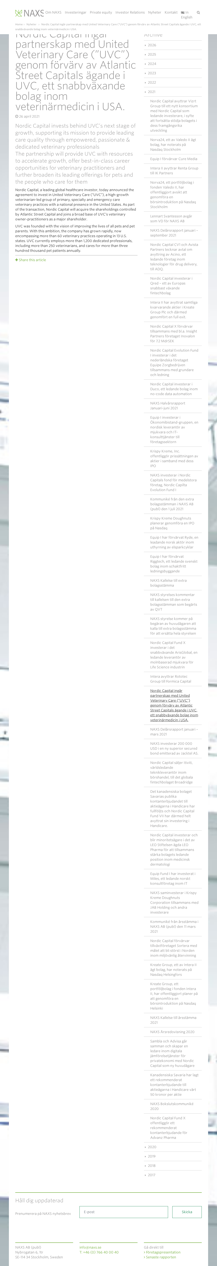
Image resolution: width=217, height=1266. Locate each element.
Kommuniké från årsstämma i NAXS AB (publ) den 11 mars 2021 (174, 927)
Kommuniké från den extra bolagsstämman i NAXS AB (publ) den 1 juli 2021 (172, 504)
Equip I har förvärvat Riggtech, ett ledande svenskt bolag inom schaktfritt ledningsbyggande (174, 564)
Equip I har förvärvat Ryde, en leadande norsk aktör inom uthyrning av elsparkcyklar (174, 542)
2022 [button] (151, 82)
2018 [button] (151, 1166)
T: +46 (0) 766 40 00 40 (99, 1252)
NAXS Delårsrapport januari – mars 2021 (174, 731)
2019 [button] (151, 1156)
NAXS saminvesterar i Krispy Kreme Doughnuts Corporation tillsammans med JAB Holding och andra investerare (174, 902)
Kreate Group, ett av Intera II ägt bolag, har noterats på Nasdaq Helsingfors (173, 970)
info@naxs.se (90, 1247)
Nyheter (154, 12)
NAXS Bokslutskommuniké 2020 (171, 1106)
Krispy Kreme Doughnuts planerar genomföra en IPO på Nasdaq (172, 523)
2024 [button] (151, 64)
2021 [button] (151, 92)
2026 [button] (151, 45)
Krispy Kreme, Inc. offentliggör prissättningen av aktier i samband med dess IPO (174, 458)
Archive (153, 35)
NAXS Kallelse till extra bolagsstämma (168, 583)
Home (19, 24)
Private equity (101, 12)
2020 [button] (151, 1147)
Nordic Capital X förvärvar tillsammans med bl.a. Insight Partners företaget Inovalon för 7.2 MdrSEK (173, 333)
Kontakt (171, 12)
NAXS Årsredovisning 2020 (172, 1032)
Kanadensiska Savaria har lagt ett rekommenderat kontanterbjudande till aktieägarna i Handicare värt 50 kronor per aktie (174, 1085)
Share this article (32, 260)
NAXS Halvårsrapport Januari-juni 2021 (167, 405)
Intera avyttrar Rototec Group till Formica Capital (170, 679)
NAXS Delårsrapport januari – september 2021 (174, 232)
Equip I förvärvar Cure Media (173, 159)
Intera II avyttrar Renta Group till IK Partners (174, 170)
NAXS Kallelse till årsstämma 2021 (173, 1020)
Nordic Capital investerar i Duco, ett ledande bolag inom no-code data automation (174, 389)
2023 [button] (151, 73)
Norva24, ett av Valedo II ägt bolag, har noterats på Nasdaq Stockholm (173, 145)
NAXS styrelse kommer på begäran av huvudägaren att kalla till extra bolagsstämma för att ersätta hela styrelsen (173, 626)
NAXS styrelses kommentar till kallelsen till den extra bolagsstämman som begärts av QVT (173, 602)
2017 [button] (151, 1175)
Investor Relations (130, 12)
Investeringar (75, 12)
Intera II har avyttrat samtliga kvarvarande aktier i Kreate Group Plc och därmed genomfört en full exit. (174, 309)
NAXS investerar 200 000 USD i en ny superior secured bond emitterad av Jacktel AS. (174, 748)
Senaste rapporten (160, 1257)
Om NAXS (53, 12)
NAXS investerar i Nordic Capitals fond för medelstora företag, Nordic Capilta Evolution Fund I (173, 482)
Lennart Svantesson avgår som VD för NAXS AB (171, 218)
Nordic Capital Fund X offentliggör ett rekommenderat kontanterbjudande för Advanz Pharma (168, 1128)
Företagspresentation (163, 1252)
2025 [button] (151, 54)
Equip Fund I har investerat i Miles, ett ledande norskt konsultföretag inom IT (172, 879)
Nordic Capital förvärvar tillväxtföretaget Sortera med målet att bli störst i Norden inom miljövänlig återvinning (173, 948)
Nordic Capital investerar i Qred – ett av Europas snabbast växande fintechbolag (171, 285)
